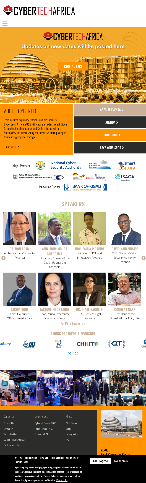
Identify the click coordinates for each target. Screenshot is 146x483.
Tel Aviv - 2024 (41, 434)
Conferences (41, 416)
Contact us (9, 416)
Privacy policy (72, 434)
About (69, 416)
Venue (68, 428)
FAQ (67, 439)
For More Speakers (72, 323)
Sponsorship (9, 423)
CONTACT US (73, 66)
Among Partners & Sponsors (73, 333)
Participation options (12, 445)
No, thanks (121, 461)
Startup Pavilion (10, 434)
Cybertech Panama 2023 (45, 423)
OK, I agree (100, 461)
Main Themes (71, 423)
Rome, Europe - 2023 (44, 428)
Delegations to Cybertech (14, 439)
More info (61, 480)
